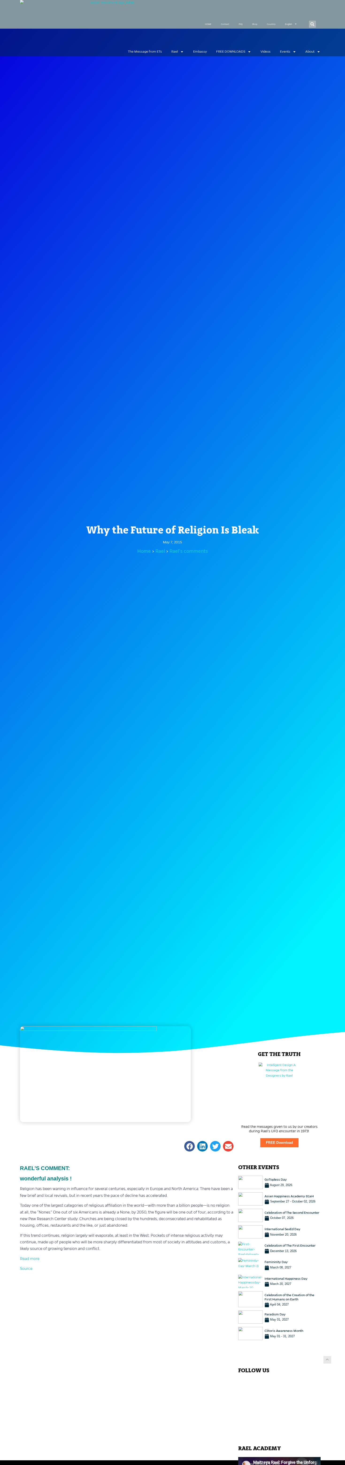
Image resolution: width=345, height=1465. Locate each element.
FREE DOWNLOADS (230, 52)
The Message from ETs (145, 52)
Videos (266, 52)
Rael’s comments (188, 551)
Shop (254, 24)
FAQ (241, 24)
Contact (225, 24)
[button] (312, 24)
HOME (208, 24)
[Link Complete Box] (279, 1182)
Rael (174, 52)
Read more (29, 1258)
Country (271, 24)
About (309, 52)
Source (26, 1268)
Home (144, 551)
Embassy (200, 52)
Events (285, 52)
